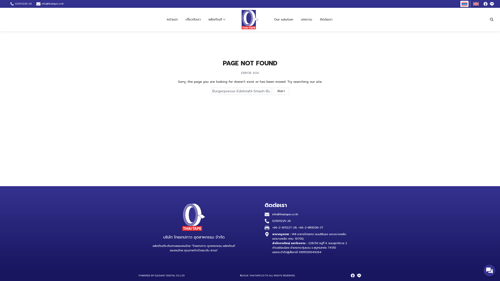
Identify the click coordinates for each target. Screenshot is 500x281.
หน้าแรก (172, 19)
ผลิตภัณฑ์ (215, 19)
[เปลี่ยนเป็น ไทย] (464, 4)
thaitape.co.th (258, 275)
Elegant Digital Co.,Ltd (170, 275)
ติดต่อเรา (326, 19)
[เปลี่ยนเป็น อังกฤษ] (476, 4)
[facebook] (485, 4)
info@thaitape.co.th (53, 3)
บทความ (306, 19)
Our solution (283, 19)
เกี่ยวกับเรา (193, 19)
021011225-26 (281, 221)
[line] (491, 4)
